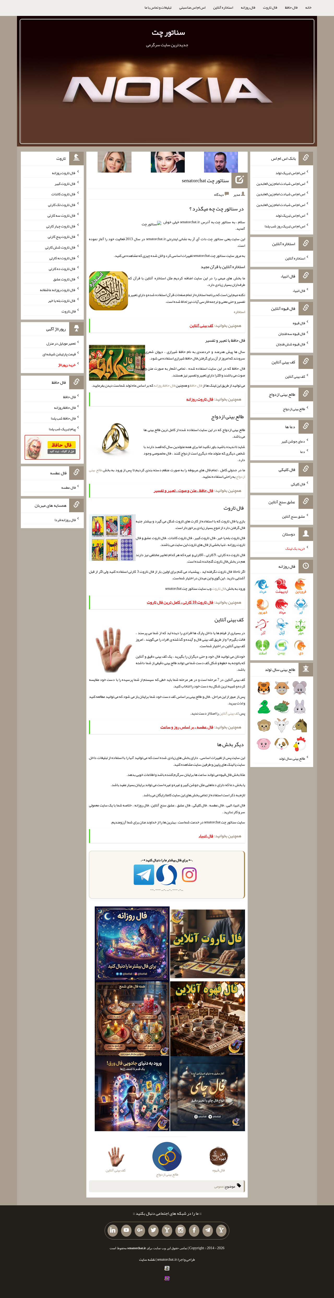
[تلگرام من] (207, 1231)
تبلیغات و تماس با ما (158, 7)
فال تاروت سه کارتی (61, 215)
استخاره (239, 311)
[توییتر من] (153, 1231)
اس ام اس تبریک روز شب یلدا (285, 225)
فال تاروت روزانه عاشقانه (58, 289)
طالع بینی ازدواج (294, 408)
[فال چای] (207, 1095)
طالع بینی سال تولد (292, 758)
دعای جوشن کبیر (293, 441)
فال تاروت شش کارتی (60, 247)
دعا (302, 451)
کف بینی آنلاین (229, 713)
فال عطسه (68, 487)
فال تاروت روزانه (64, 172)
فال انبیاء (299, 290)
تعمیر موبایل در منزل (61, 343)
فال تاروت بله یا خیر (62, 300)
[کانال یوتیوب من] (126, 1231)
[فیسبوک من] (194, 1231)
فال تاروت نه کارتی (62, 258)
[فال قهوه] (207, 1020)
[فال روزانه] (132, 945)
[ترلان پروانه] (168, 163)
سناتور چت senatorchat (205, 180)
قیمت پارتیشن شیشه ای (59, 354)
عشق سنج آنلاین (293, 516)
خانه (308, 7)
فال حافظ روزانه (164, 385)
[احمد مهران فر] (221, 163)
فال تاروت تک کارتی (62, 204)
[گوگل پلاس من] (140, 1231)
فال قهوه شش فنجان (290, 344)
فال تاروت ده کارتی (62, 268)
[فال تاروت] (207, 945)
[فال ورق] (132, 1095)
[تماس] (167, 1231)
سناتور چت (168, 32)
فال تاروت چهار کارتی (61, 225)
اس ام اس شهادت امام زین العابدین (281, 183)
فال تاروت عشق (64, 279)
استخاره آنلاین (223, 7)
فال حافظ (291, 7)
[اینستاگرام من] (180, 1231)
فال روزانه (248, 7)
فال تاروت (270, 7)
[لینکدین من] (113, 1231)
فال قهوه (299, 323)
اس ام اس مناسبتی (192, 7)
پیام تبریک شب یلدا (62, 428)
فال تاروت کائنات (63, 194)
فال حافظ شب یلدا (63, 418)
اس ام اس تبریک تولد (290, 172)
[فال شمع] (132, 1020)
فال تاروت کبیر (65, 183)
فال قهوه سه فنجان (291, 333)
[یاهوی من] (221, 1231)
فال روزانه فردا (65, 519)
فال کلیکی (298, 484)
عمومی (219, 1186)
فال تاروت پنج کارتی (62, 236)
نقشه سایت (147, 1259)
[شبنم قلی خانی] (115, 163)
